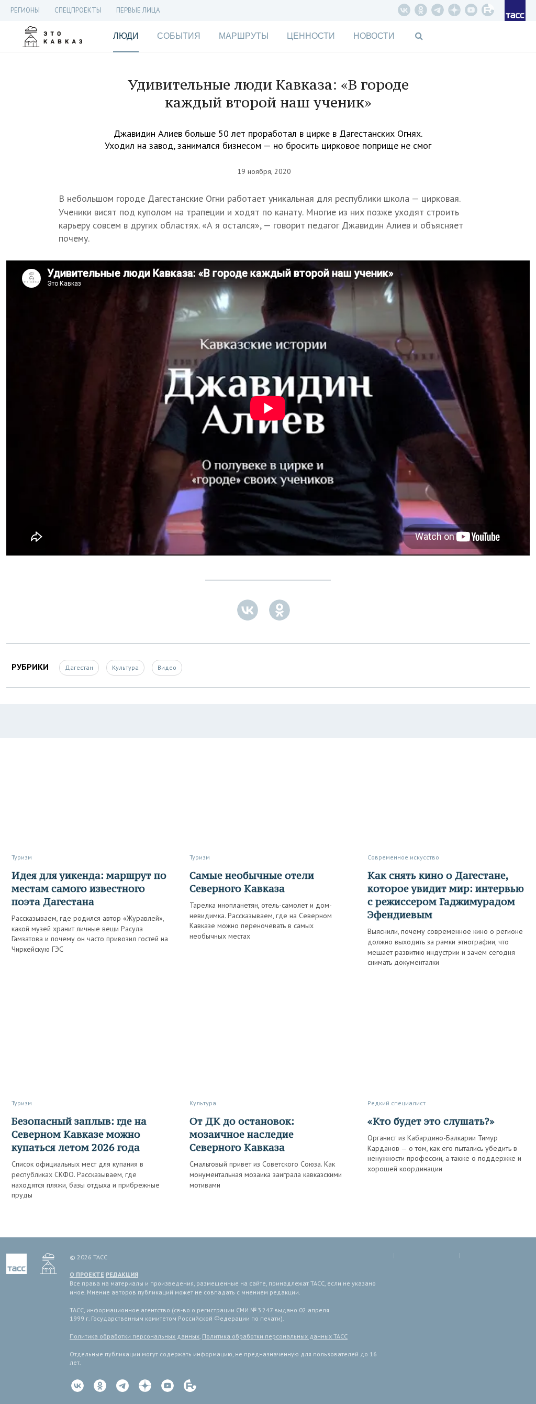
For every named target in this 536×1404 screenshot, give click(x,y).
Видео (167, 667)
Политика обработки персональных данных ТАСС (275, 1336)
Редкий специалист (396, 1103)
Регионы (25, 10)
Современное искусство (403, 857)
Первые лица (138, 10)
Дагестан (79, 667)
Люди (126, 35)
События (178, 35)
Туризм (22, 857)
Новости (374, 35)
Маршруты (244, 35)
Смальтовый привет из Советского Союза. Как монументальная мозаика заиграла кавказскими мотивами (265, 1174)
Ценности (311, 35)
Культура (125, 667)
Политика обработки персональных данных (134, 1336)
